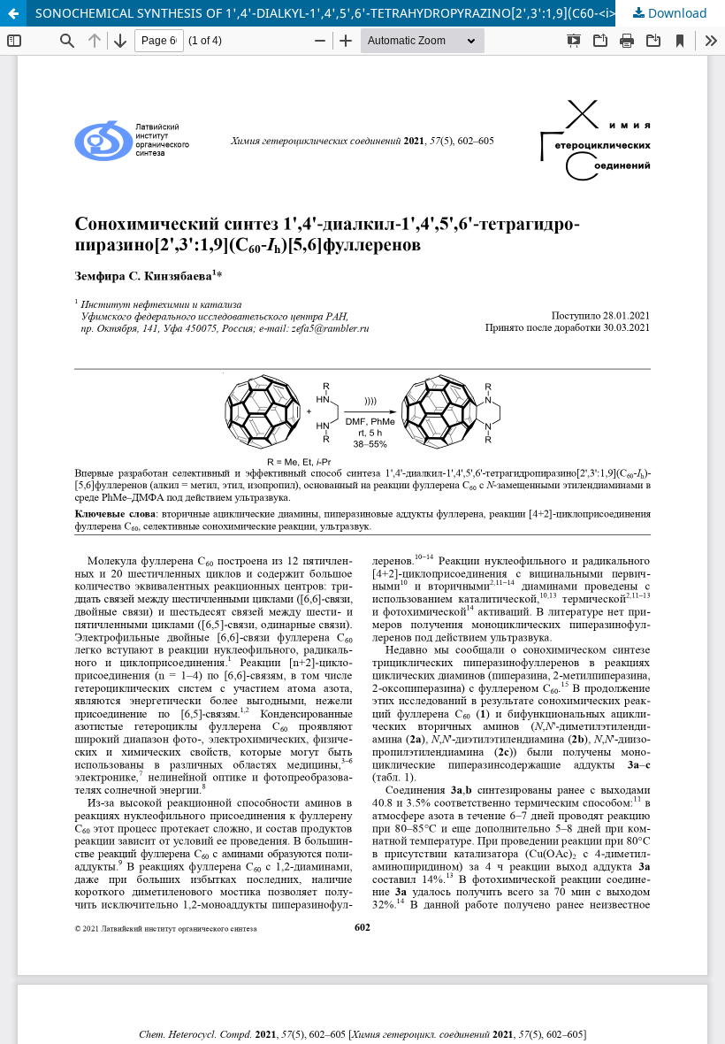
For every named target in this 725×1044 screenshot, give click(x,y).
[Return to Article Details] (13, 13)
